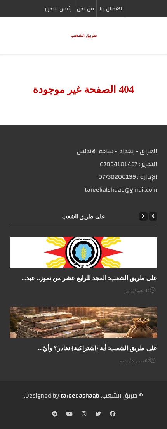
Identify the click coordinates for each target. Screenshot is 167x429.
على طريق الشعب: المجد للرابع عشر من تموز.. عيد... (89, 278)
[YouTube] (70, 414)
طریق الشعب (83, 35)
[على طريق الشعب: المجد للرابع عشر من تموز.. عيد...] (83, 252)
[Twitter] (98, 414)
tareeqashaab (80, 395)
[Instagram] (84, 414)
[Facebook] (112, 414)
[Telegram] (54, 414)
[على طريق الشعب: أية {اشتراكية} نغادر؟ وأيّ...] (83, 322)
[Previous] (153, 216)
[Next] (143, 216)
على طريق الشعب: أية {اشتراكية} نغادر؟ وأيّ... (97, 348)
